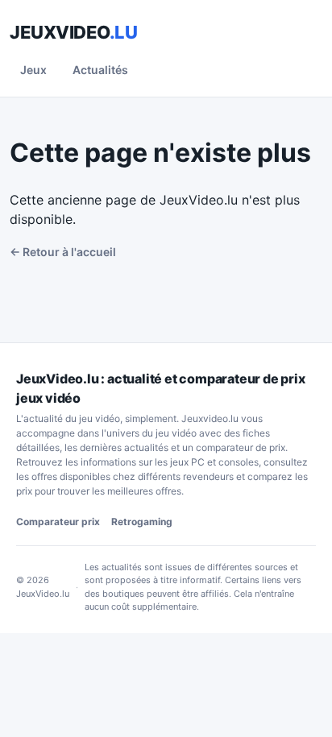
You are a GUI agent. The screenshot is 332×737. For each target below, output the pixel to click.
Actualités (100, 70)
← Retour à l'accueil (63, 252)
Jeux (33, 70)
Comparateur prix (58, 521)
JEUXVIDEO (73, 32)
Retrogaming (141, 521)
